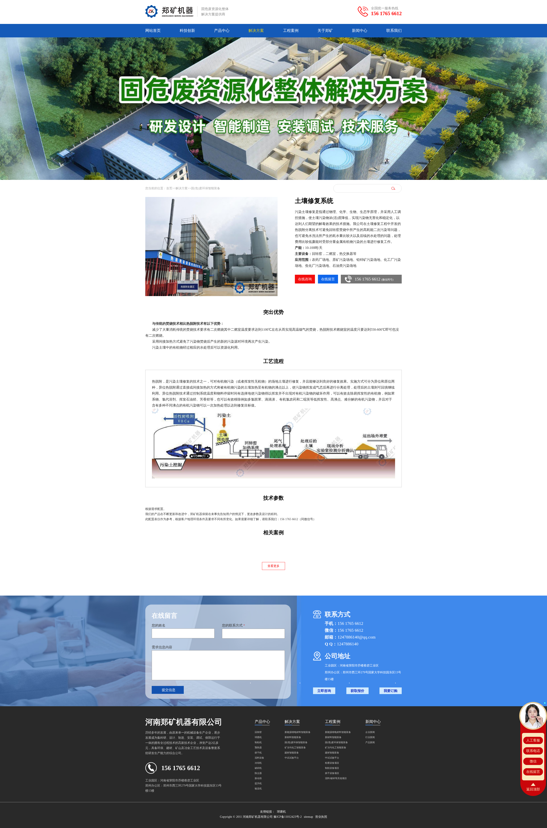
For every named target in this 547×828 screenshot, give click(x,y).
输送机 (258, 788)
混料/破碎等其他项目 (336, 778)
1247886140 (347, 644)
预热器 (258, 747)
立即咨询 (324, 691)
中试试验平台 (292, 757)
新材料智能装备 (293, 737)
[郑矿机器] (169, 11)
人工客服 (533, 740)
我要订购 (390, 691)
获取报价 (357, 691)
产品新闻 (370, 742)
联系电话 (533, 751)
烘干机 (258, 752)
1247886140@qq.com (357, 637)
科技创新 (187, 30)
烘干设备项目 (332, 773)
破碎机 (258, 768)
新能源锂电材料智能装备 (297, 732)
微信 (533, 761)
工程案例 (290, 30)
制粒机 (258, 742)
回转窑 (258, 732)
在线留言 (328, 279)
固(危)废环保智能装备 (205, 188)
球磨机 (258, 737)
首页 (169, 188)
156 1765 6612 (386, 13)
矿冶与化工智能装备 (295, 747)
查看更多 (273, 566)
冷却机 (258, 763)
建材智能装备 (292, 752)
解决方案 (256, 30)
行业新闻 (370, 737)
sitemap (308, 816)
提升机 (258, 783)
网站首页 (153, 30)
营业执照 (321, 816)
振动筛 (258, 778)
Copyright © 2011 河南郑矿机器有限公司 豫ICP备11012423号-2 (261, 816)
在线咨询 (305, 279)
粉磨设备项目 (332, 763)
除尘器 (258, 773)
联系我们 (394, 30)
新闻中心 (359, 30)
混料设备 (259, 757)
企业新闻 (370, 732)
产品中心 (221, 30)
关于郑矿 (325, 30)
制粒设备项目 (332, 768)
